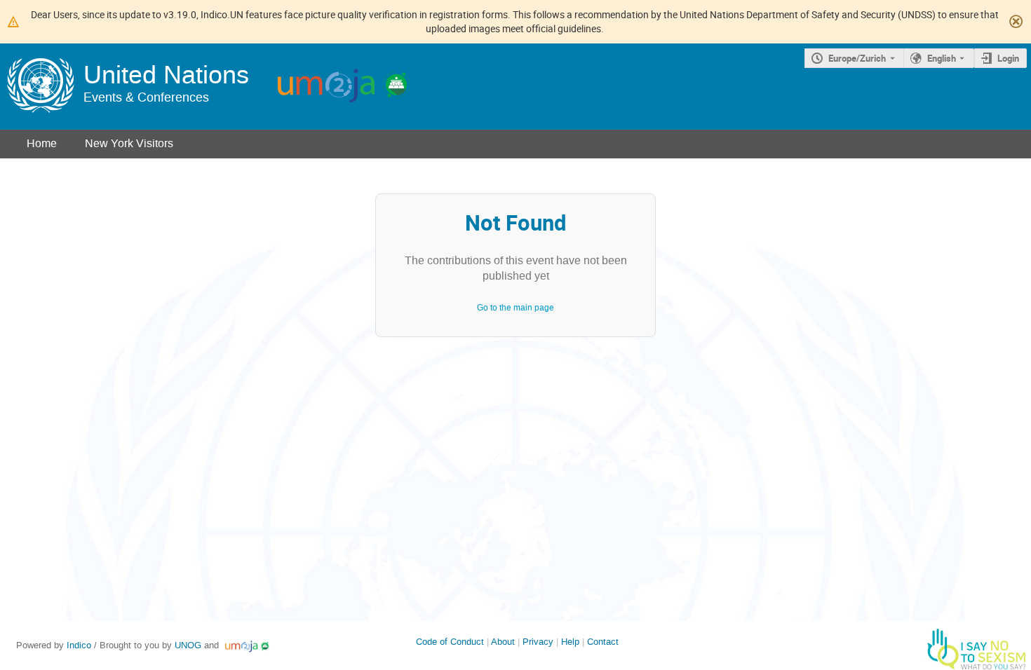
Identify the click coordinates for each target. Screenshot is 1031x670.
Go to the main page (515, 307)
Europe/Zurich (857, 58)
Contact (603, 642)
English (941, 58)
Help (570, 642)
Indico (79, 645)
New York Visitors (129, 143)
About (503, 642)
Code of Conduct (450, 642)
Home (42, 143)
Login (1008, 58)
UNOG (188, 645)
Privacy (538, 642)
